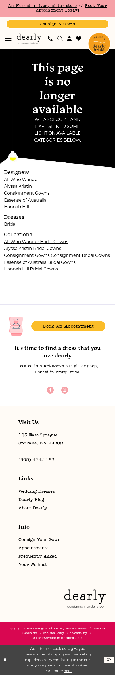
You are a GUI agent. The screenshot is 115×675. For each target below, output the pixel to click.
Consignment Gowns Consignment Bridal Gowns (57, 255)
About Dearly (32, 508)
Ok (109, 660)
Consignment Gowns (27, 193)
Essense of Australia (25, 200)
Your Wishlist (32, 565)
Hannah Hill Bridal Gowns (31, 269)
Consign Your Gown (39, 540)
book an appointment (68, 326)
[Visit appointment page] (99, 43)
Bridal (10, 224)
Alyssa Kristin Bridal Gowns (32, 248)
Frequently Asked (37, 556)
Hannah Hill (16, 206)
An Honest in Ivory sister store (42, 6)
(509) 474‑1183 (36, 460)
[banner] (29, 38)
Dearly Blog (31, 500)
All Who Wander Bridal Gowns (36, 241)
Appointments (33, 548)
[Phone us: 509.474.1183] (50, 38)
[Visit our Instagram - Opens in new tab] (64, 390)
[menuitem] (8, 38)
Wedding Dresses (36, 491)
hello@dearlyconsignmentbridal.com (57, 638)
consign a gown (57, 24)
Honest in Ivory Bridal (57, 372)
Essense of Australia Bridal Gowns (40, 262)
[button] (8, 38)
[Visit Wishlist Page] (78, 38)
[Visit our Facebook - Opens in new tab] (50, 390)
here (68, 671)
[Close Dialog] (5, 660)
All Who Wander (21, 179)
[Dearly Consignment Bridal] (85, 598)
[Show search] (60, 38)
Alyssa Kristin (18, 186)
